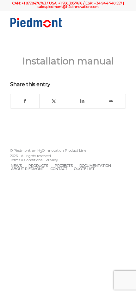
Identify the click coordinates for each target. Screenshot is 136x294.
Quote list (84, 169)
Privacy (52, 160)
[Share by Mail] (111, 101)
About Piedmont (27, 169)
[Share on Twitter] (54, 101)
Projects (64, 165)
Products (38, 165)
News (16, 165)
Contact (59, 169)
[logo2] (56, 22)
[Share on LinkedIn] (82, 101)
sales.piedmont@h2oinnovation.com (68, 6)
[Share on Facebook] (24, 101)
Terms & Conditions (26, 160)
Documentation (95, 165)
